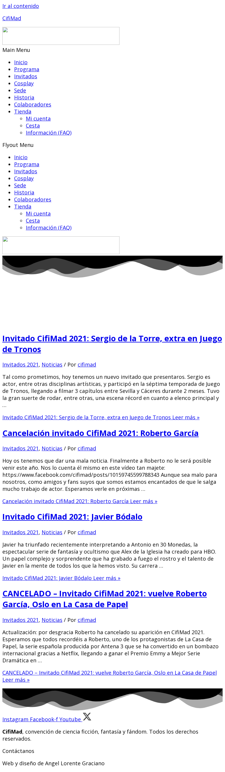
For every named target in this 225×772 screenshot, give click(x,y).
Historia (24, 97)
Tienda (22, 111)
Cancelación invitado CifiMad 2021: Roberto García (100, 432)
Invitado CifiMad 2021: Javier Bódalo (72, 516)
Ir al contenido (20, 5)
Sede (20, 90)
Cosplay (24, 83)
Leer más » (101, 417)
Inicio (21, 62)
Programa (26, 69)
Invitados (25, 76)
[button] (112, 49)
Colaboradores (32, 104)
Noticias (52, 364)
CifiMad (11, 18)
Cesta (33, 125)
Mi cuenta (38, 118)
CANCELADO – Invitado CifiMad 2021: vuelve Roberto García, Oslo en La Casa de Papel (104, 599)
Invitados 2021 (20, 364)
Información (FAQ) (48, 132)
